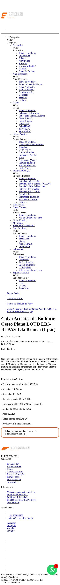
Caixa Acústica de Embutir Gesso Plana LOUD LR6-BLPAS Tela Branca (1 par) (31, 310)
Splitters (22, 58)
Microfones (18, 223)
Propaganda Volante (28, 160)
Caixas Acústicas (20, 134)
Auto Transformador (28, 199)
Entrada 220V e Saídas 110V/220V (35, 183)
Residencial (24, 238)
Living (22, 241)
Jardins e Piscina (26, 152)
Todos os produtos (27, 53)
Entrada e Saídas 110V (29, 181)
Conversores (24, 55)
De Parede (23, 95)
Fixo (21, 283)
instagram (11, 523)
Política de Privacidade (17, 497)
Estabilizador (25, 194)
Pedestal (22, 68)
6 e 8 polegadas (26, 262)
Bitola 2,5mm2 (25, 118)
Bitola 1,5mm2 (25, 121)
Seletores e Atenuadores (24, 225)
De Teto (22, 285)
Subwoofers (18, 249)
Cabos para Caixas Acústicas (32, 115)
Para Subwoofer (26, 92)
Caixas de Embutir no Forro (31, 144)
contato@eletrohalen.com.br (20, 518)
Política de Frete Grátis (17, 494)
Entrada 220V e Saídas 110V (32, 186)
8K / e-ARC (24, 129)
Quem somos (13, 502)
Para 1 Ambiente (26, 89)
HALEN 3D (18, 204)
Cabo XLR (24, 123)
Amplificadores (20, 74)
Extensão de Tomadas (29, 189)
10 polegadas (25, 267)
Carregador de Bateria (29, 197)
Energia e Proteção (21, 170)
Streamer (23, 63)
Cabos (16, 102)
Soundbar (23, 147)
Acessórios (18, 45)
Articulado (23, 288)
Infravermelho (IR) (27, 66)
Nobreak (23, 202)
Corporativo (24, 246)
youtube (10, 528)
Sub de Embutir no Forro (30, 270)
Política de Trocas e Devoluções (21, 500)
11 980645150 (16, 515)
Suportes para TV (21, 272)
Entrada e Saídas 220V (29, 191)
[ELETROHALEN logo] (12, 25)
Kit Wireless (24, 61)
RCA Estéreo (25, 131)
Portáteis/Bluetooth (27, 165)
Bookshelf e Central (28, 155)
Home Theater (19, 207)
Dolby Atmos (25, 168)
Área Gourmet (25, 244)
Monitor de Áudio (27, 163)
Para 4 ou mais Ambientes (31, 84)
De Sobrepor (24, 149)
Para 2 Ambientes (27, 87)
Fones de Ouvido (27, 71)
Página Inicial (13, 293)
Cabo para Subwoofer (29, 113)
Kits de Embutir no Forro (30, 217)
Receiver (23, 97)
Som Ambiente (20, 228)
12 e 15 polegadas (27, 265)
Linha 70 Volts (19, 220)
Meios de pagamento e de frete (21, 492)
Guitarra (22, 100)
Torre (21, 157)
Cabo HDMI (24, 126)
